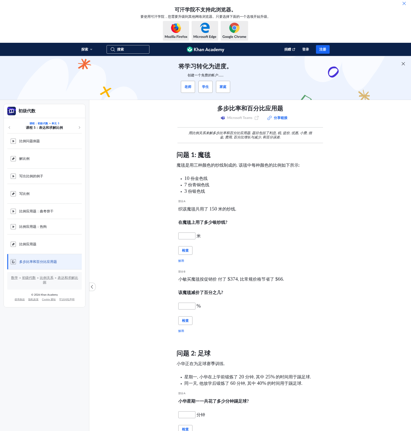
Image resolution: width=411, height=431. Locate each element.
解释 (181, 260)
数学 (14, 278)
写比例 (24, 194)
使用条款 (20, 299)
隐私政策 (33, 299)
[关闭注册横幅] (403, 63)
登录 (305, 49)
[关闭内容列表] (92, 287)
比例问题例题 (29, 141)
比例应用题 (27, 244)
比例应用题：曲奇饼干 (36, 211)
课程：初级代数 (39, 123)
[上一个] (9, 127)
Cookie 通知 (49, 299)
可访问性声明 (66, 299)
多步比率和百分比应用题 (38, 262)
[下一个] (79, 127)
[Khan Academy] (205, 49)
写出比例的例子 (31, 176)
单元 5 (55, 123)
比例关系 (47, 278)
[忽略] (404, 3)
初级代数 (29, 278)
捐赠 (287, 49)
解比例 (24, 158)
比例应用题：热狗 (33, 226)
